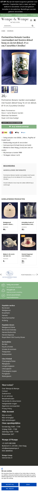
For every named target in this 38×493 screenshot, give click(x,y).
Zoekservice (6, 393)
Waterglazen (6, 376)
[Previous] (4, 67)
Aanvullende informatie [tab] (14, 170)
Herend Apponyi (8, 335)
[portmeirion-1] (28, 274)
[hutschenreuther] (9, 274)
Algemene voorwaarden (11, 406)
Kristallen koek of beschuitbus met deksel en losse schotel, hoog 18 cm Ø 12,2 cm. (28, 223)
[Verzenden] (32, 25)
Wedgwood (6, 310)
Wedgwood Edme (8, 327)
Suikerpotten (7, 354)
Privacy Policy (7, 408)
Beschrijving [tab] (9, 166)
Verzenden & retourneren (11, 401)
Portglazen (6, 374)
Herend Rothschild (9, 332)
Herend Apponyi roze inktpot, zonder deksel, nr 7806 (27, 255)
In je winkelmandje (20, 127)
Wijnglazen (6, 364)
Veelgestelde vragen (9, 403)
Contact (5, 391)
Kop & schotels (7, 347)
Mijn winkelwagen (8, 420)
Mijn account (6, 415)
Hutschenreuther (8, 318)
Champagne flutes (8, 361)
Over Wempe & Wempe (10, 388)
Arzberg (5, 320)
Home (3, 31)
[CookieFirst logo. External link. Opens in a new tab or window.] (2, 469)
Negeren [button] (26, 12)
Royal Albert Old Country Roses (13, 337)
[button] (31, 20)
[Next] (33, 67)
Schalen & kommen (9, 349)
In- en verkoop (7, 396)
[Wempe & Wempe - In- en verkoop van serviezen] (14, 20)
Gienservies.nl (7, 458)
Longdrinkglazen (8, 366)
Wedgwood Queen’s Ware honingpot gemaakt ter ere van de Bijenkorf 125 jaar (8, 223)
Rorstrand (5, 308)
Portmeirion (10, 110)
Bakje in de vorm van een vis (9, 255)
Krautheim (6, 313)
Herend (5, 315)
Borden (4, 344)
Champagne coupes (9, 371)
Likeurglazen (6, 369)
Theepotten (6, 352)
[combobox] (19, 25)
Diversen (10, 31)
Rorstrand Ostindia (9, 330)
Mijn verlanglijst (8, 418)
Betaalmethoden (8, 399)
